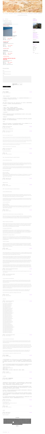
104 (12, 423)
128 (20, 424)
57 (13, 421)
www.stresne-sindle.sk (35, 34)
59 (15, 421)
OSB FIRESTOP (35, 13)
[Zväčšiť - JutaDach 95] (4, 37)
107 (15, 423)
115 (24, 423)
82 (14, 422)
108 (16, 423)
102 (9, 423)
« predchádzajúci (17, 417)
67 (24, 421)
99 (6, 423)
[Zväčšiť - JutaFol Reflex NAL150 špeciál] (6, 61)
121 (12, 424)
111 (20, 423)
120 (30, 423)
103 (10, 423)
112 (21, 423)
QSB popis (6, 13)
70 (28, 421)
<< (33, 53)
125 (17, 424)
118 (28, 423)
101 (8, 423)
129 (21, 424)
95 (29, 422)
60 (16, 421)
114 (23, 423)
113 (22, 423)
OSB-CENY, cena (16, 13)
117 (27, 423)
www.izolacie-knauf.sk (35, 36)
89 (22, 422)
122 (13, 424)
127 (19, 424)
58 (14, 421)
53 (8, 421)
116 (25, 423)
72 (30, 421)
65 (22, 421)
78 (9, 422)
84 (16, 422)
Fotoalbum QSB (35, 20)
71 (29, 421)
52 (7, 421)
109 (17, 423)
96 (30, 422)
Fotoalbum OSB (35, 19)
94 (28, 422)
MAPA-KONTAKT (11, 13)
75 (6, 422)
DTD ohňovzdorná (30, 13)
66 (23, 421)
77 (8, 422)
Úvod (4, 13)
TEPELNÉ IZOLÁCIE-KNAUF (24, 13)
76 (7, 422)
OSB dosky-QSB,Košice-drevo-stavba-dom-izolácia (22, 1)
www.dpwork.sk (35, 33)
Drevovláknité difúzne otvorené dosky (22, 15)
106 (14, 423)
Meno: (3, 70)
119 (29, 423)
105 (13, 423)
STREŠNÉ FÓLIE (40, 13)
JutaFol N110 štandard (6, 26)
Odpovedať (30, 126)
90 (23, 422)
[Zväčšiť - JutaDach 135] (4, 44)
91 (24, 422)
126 (18, 424)
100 (7, 423)
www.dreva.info (35, 35)
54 (9, 421)
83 (15, 422)
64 (21, 421)
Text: (3, 75)
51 (6, 421)
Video (19, 13)
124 (16, 424)
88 (21, 422)
